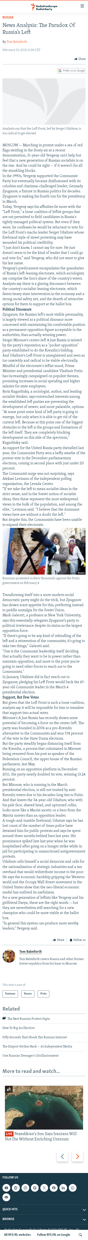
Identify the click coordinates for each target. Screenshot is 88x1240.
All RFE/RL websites (17, 1235)
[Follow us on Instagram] (25, 1188)
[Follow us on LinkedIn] (63, 1188)
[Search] (80, 1235)
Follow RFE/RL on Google (53, 1235)
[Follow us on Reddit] (16, 1188)
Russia (8, 18)
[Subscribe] (6, 1197)
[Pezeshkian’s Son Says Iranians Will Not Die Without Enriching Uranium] (44, 1108)
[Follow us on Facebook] (54, 1188)
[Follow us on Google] (35, 1188)
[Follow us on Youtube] (6, 1188)
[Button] (80, 59)
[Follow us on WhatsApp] (73, 1188)
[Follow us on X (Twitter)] (44, 1188)
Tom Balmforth (17, 42)
